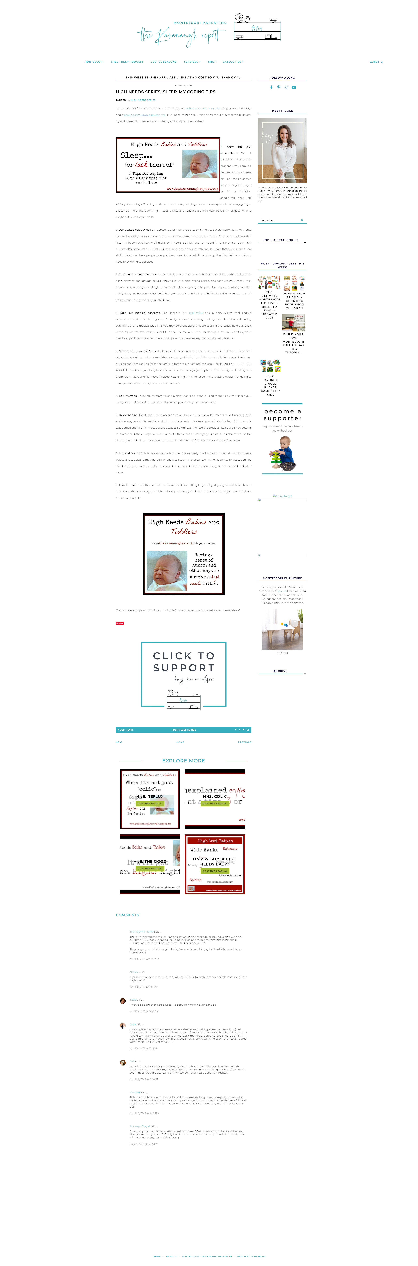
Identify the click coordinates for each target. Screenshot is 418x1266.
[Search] (302, 220)
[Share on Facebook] (239, 730)
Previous (244, 742)
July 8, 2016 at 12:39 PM (144, 1144)
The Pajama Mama (142, 931)
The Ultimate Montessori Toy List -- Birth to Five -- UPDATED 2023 (269, 305)
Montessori (94, 61)
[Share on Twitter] (243, 730)
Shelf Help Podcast (127, 61)
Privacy (171, 1256)
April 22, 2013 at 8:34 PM (145, 1079)
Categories (232, 61)
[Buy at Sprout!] (282, 648)
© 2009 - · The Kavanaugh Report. (207, 1256)
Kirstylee (135, 1092)
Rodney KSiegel (140, 1126)
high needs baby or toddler (203, 108)
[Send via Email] (248, 730)
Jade (133, 1024)
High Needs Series (143, 100)
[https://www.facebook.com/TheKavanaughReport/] (271, 87)
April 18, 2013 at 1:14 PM (144, 986)
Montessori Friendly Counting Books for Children (294, 301)
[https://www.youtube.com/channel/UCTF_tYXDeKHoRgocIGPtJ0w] (293, 87)
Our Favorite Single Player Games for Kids (270, 385)
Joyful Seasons (164, 61)
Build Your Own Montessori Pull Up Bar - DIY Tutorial (293, 343)
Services (191, 61)
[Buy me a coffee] (183, 675)
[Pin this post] (236, 730)
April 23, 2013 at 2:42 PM (144, 1113)
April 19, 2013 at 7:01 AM (144, 1048)
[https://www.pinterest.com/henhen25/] (278, 87)
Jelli (132, 1061)
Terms (157, 1256)
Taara (133, 999)
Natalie (134, 971)
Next (119, 742)
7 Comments (126, 730)
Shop (212, 61)
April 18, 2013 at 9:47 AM (144, 959)
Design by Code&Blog (251, 1256)
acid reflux (195, 312)
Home (180, 742)
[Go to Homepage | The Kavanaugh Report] (209, 51)
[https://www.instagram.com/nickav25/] (286, 87)
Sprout (281, 591)
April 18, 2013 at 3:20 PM (144, 1011)
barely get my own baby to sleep (145, 114)
